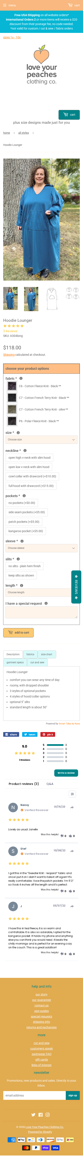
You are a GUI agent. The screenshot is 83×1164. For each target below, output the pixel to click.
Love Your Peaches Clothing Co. (45, 1127)
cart (72, 114)
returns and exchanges (41, 1027)
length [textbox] (31, 585)
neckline (32, 450)
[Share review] (72, 807)
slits (18, 559)
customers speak (41, 1048)
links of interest (41, 1065)
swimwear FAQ (42, 1054)
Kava (77, 723)
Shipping (9, 354)
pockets (22, 495)
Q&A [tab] (49, 784)
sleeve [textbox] (26, 540)
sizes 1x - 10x (12, 37)
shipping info (41, 1021)
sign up (73, 1095)
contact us (41, 1005)
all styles (23, 132)
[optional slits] (18, 559)
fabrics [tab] (30, 654)
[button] (63, 836)
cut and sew (42, 1043)
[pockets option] (24, 495)
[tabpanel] (41, 693)
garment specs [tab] (15, 662)
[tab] (47, 654)
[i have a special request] (46, 603)
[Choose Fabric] (21, 378)
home (6, 132)
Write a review (66, 773)
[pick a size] (18, 432)
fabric (21, 378)
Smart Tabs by (67, 723)
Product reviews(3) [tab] (24, 784)
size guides (41, 1011)
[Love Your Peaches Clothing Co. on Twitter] (33, 1115)
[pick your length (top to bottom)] (21, 585)
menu (12, 5)
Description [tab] (13, 654)
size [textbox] (17, 432)
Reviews (76, 587)
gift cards (41, 1059)
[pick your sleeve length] (22, 541)
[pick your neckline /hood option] (25, 450)
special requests (41, 1016)
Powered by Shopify (40, 1131)
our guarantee (41, 1000)
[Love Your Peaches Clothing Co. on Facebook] (40, 1115)
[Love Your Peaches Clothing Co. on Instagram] (48, 1115)
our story (41, 994)
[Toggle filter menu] (72, 794)
